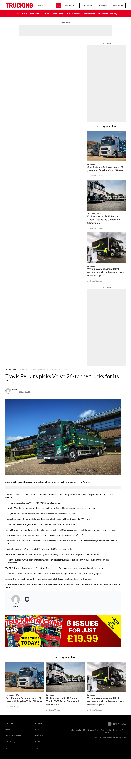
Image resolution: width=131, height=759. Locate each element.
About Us (87, 5)
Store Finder (10, 748)
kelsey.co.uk (121, 738)
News (24, 13)
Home (16, 13)
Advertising (10, 742)
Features (45, 13)
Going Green (57, 13)
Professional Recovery (107, 13)
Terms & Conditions (13, 735)
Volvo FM (33, 502)
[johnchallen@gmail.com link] (27, 599)
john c (14, 389)
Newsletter (118, 5)
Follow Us (69, 5)
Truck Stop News (73, 13)
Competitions (89, 13)
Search (58, 5)
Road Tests (34, 13)
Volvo (22, 530)
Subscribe (102, 5)
